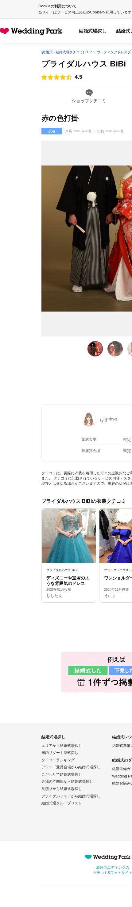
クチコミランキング (58, 760)
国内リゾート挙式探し (59, 753)
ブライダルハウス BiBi (83, 63)
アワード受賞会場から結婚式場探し (70, 767)
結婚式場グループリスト (61, 803)
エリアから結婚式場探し (61, 745)
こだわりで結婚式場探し (61, 774)
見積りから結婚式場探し (61, 789)
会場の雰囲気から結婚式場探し (67, 781)
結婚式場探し (93, 30)
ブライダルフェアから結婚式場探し (70, 796)
